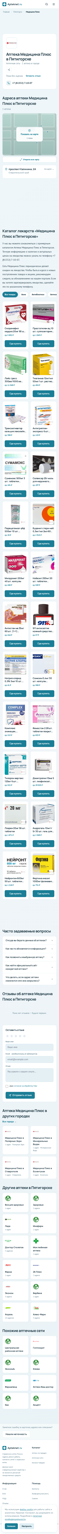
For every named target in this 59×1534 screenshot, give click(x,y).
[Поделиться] (9, 69)
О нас (4, 1489)
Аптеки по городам (39, 1453)
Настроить (27, 1526)
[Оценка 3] (16, 1036)
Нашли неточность (16, 1434)
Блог (4, 1493)
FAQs (4, 1498)
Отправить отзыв (22, 1095)
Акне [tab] (23, 294)
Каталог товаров (38, 1463)
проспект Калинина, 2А (22, 169)
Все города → (9, 1121)
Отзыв (8, 1066)
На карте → (49, 169)
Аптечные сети (37, 1458)
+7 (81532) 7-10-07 (22, 83)
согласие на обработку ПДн (25, 1086)
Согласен (11, 1526)
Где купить (16, 343)
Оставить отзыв (33, 75)
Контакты (35, 1489)
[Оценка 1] (7, 1036)
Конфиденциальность (40, 1493)
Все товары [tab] (10, 294)
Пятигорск (17, 12)
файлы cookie (26, 1509)
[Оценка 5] (24, 1036)
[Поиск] (46, 4)
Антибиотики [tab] (38, 294)
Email (21, 1054)
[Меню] (54, 4)
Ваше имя (9, 1041)
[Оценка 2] (11, 1036)
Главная (6, 12)
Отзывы (5, 1503)
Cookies (35, 1498)
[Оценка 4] (20, 1036)
